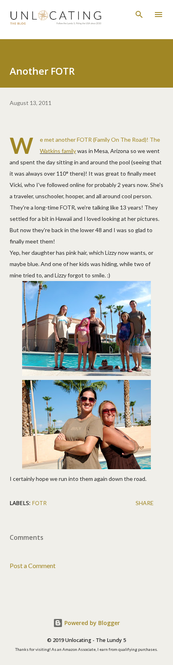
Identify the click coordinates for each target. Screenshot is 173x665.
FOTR (39, 503)
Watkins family (58, 150)
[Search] (139, 14)
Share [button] (145, 502)
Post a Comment (33, 565)
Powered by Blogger (91, 623)
